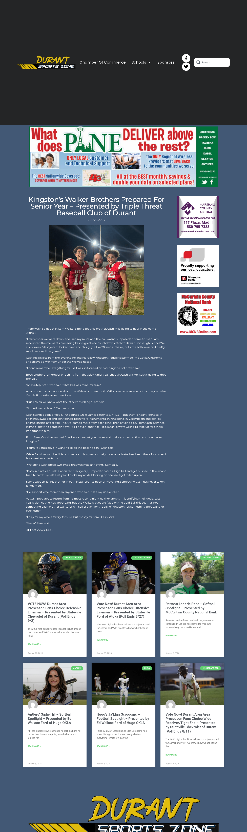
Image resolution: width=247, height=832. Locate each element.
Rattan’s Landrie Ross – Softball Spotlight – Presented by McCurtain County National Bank (191, 608)
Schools (139, 62)
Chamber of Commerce (102, 62)
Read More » (34, 644)
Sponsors (165, 62)
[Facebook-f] (186, 58)
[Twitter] (186, 66)
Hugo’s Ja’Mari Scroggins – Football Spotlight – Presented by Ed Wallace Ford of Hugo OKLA (123, 718)
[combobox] (212, 62)
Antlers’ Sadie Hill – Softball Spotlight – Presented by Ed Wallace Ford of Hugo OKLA (49, 718)
